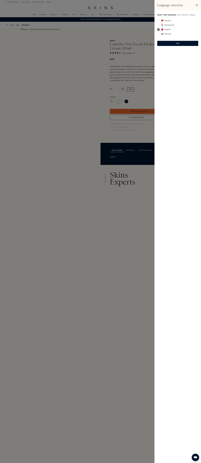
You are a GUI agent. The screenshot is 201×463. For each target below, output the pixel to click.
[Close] (196, 5)
